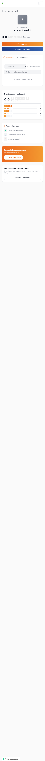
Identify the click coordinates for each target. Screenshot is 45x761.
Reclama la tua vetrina (22, 178)
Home (4, 11)
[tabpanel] (22, 73)
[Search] (37, 3)
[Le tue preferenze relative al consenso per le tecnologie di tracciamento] (11, 759)
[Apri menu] (41, 3)
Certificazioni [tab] (24, 57)
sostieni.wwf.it (23, 27)
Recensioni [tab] (10, 57)
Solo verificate (35, 66)
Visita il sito (24, 44)
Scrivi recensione (23, 49)
